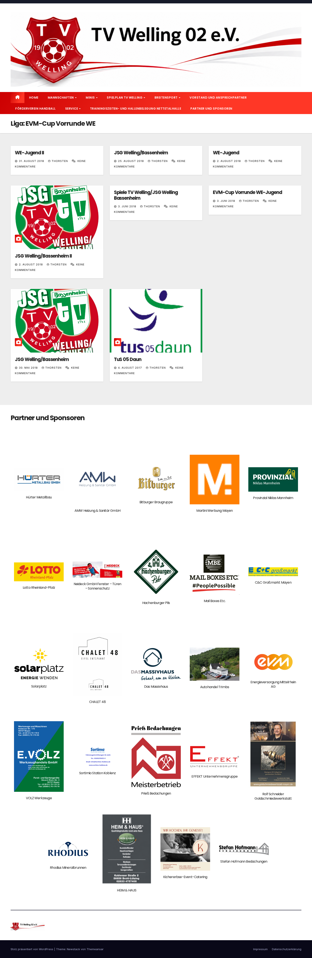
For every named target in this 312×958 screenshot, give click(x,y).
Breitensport (166, 97)
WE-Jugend (226, 152)
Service (72, 108)
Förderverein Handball (35, 108)
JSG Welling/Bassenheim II (43, 256)
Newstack (73, 949)
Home (33, 97)
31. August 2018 (32, 161)
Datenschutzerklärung (286, 949)
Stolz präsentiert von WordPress (32, 949)
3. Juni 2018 (127, 206)
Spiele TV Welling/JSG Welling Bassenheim (146, 195)
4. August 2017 (130, 367)
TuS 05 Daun (127, 359)
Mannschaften (61, 97)
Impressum (260, 949)
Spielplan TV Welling (125, 97)
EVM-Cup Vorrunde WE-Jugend (247, 192)
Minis (91, 97)
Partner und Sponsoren (211, 108)
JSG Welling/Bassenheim (141, 152)
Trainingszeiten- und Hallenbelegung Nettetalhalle (135, 108)
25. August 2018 (131, 161)
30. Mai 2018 (29, 367)
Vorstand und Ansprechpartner (218, 97)
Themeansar (95, 949)
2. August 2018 (229, 161)
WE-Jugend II (29, 152)
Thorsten (60, 161)
